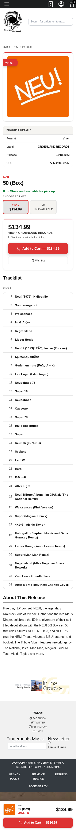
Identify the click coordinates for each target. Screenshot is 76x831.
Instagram (39, 726)
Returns (61, 774)
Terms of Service (38, 776)
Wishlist (40, 260)
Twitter (39, 722)
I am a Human (57, 747)
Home (6, 46)
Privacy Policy (14, 776)
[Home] (12, 21)
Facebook (39, 718)
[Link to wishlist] (51, 5)
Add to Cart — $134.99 (41, 248)
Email (39, 731)
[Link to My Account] (61, 5)
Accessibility (38, 786)
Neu (16, 46)
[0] (72, 5)
